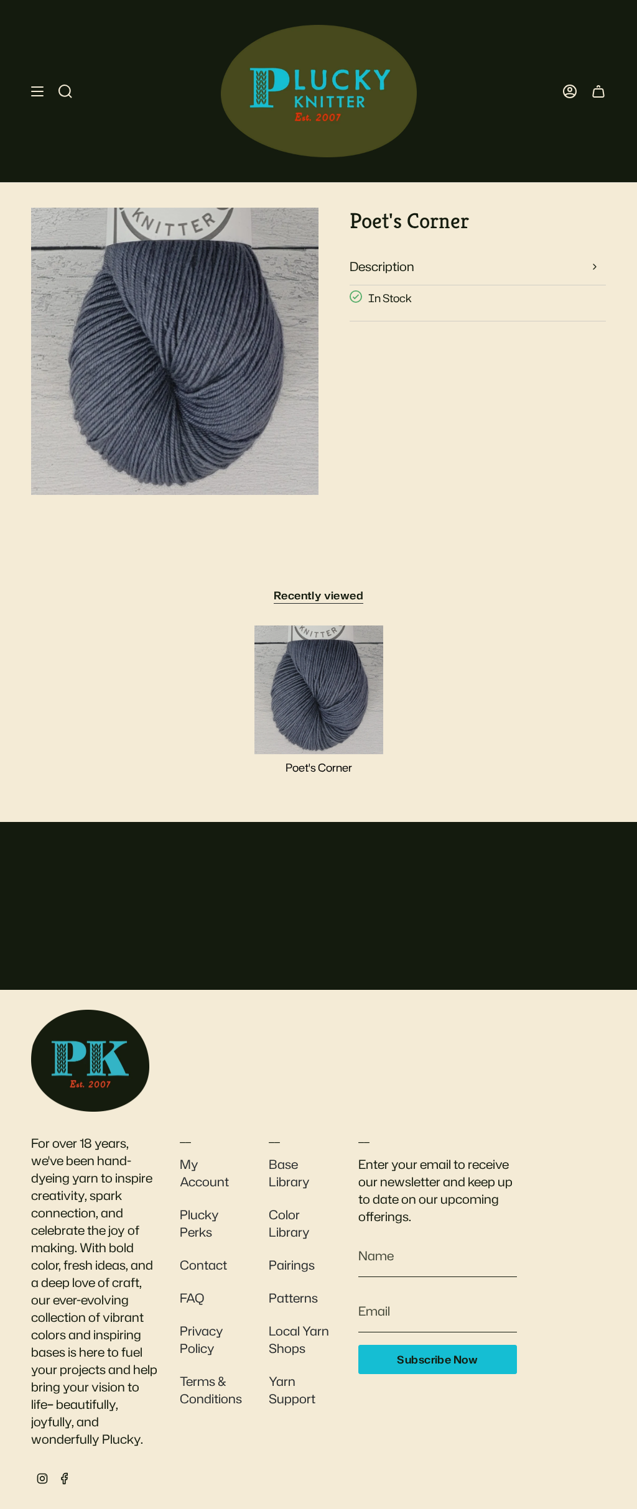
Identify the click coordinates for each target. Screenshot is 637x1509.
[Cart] (598, 91)
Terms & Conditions (211, 1389)
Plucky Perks (199, 1223)
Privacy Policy (201, 1339)
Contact (203, 1264)
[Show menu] (37, 91)
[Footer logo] (90, 1061)
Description (382, 266)
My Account (204, 1172)
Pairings (292, 1264)
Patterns (293, 1297)
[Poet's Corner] (318, 689)
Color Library (289, 1223)
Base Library (289, 1172)
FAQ (192, 1297)
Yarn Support (292, 1389)
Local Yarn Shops (299, 1339)
